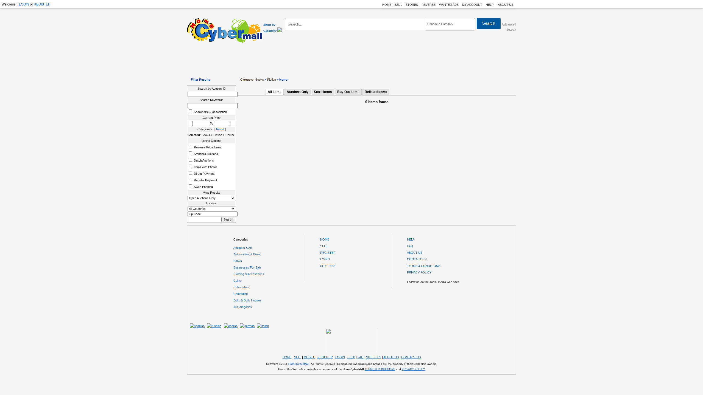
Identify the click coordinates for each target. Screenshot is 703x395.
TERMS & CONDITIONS (423, 265)
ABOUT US (505, 4)
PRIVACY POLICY (419, 272)
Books (259, 79)
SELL (398, 4)
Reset (220, 129)
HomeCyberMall (298, 363)
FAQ (410, 246)
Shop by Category (270, 27)
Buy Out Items (348, 92)
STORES (412, 4)
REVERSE (429, 4)
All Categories (242, 307)
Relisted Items (376, 92)
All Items (274, 92)
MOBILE (309, 357)
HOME (386, 4)
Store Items (323, 92)
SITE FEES (327, 265)
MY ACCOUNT (472, 4)
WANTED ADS (449, 4)
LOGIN (24, 4)
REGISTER (42, 4)
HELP (490, 4)
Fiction (271, 79)
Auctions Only (298, 92)
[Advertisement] (351, 60)
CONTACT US (416, 259)
